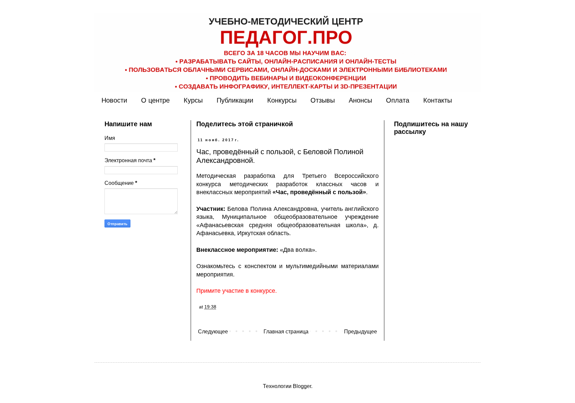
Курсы (193, 100)
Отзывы (322, 100)
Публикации (235, 100)
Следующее (213, 331)
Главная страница (286, 331)
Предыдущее (360, 331)
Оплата (397, 100)
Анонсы (360, 100)
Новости (114, 100)
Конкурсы (281, 100)
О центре (155, 100)
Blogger (302, 386)
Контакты (437, 100)
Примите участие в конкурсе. (236, 290)
